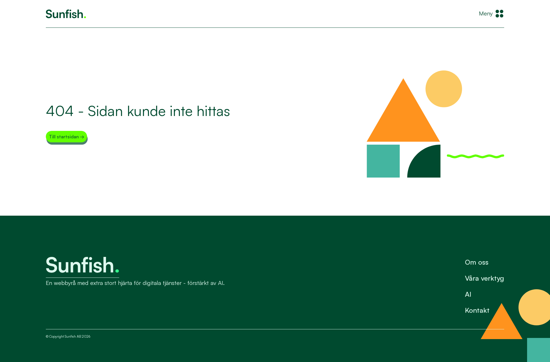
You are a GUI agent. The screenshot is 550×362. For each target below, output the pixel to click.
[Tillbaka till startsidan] (66, 13)
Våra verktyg (484, 278)
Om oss (476, 262)
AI (468, 294)
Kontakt (477, 310)
